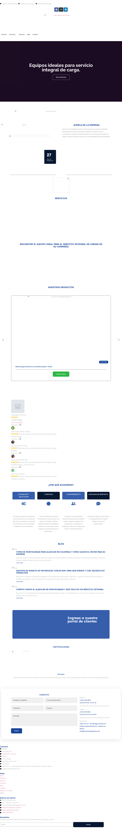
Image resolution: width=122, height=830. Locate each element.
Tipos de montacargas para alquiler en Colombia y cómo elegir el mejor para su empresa (60, 553)
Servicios (4, 34)
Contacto (35, 34)
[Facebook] (56, 9)
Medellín (82, 697)
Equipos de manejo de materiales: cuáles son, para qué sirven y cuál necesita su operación (60, 572)
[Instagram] (61, 9)
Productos (12, 34)
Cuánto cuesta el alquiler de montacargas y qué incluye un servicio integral (60, 589)
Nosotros (22, 34)
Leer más (19, 563)
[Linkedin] (65, 9)
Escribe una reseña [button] (16, 422)
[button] (3, 340)
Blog (28, 34)
